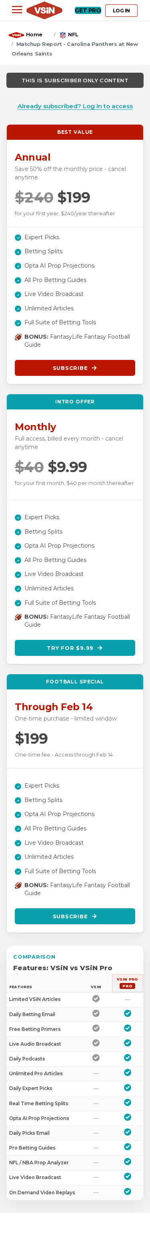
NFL (73, 34)
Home (34, 34)
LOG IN (121, 11)
